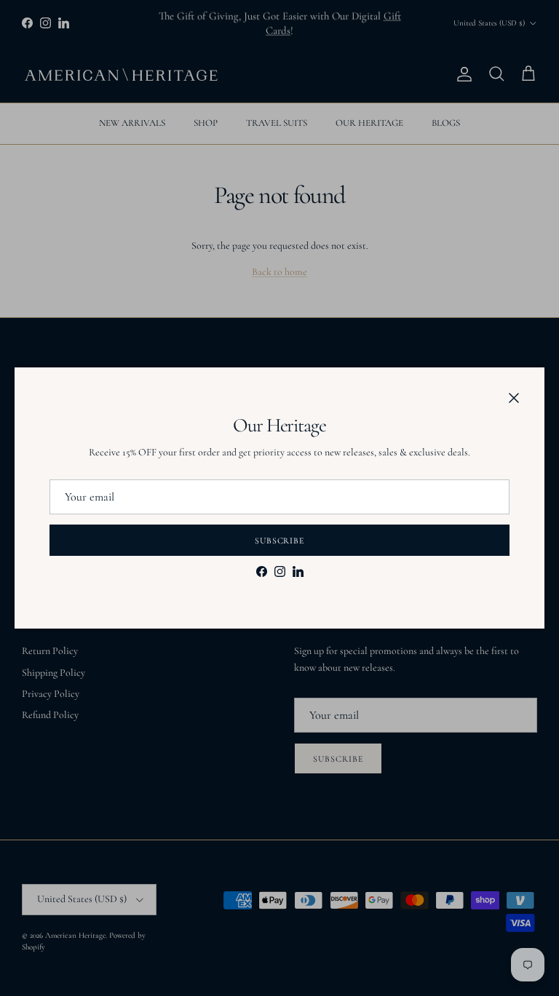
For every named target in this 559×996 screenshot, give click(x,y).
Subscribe (280, 540)
